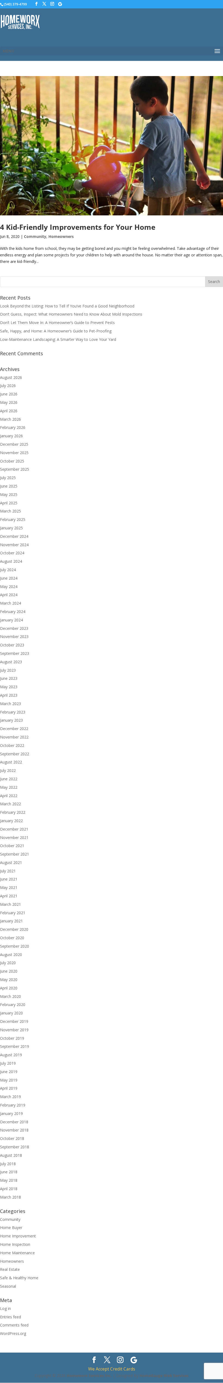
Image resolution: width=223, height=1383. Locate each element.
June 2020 (8, 971)
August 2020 (11, 954)
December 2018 (14, 1121)
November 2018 (14, 1130)
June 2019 (8, 1071)
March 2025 (10, 511)
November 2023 (14, 636)
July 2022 (8, 770)
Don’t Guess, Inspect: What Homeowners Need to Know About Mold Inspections (71, 314)
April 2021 (8, 895)
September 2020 (14, 946)
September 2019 (14, 1046)
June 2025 (8, 486)
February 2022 (12, 812)
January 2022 (11, 820)
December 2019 (14, 1021)
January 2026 (11, 435)
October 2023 (12, 645)
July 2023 (8, 670)
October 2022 (12, 745)
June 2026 (8, 394)
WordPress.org (13, 1333)
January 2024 (11, 620)
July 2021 (8, 870)
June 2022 (8, 778)
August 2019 (11, 1054)
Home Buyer (11, 1227)
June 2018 (8, 1171)
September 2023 (14, 653)
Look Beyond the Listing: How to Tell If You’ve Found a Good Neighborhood (67, 306)
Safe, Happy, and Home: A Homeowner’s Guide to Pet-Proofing (56, 331)
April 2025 (8, 502)
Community (35, 236)
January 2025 (11, 527)
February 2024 (12, 611)
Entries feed (10, 1316)
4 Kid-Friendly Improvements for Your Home (77, 227)
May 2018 (8, 1180)
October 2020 (12, 937)
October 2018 (12, 1138)
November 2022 (14, 737)
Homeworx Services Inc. (89, 1375)
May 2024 (8, 586)
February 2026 (12, 427)
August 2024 (11, 561)
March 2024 (10, 603)
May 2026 (8, 402)
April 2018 (8, 1188)
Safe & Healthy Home (19, 1277)
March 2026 (10, 419)
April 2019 (8, 1088)
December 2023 (14, 628)
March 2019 (10, 1096)
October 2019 (12, 1038)
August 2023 (11, 661)
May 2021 (8, 887)
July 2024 (8, 569)
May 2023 (8, 686)
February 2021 (12, 912)
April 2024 (8, 594)
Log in (5, 1308)
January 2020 (11, 1013)
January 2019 (11, 1113)
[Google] (60, 4)
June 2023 (8, 678)
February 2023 (12, 712)
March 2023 (10, 703)
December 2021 (14, 829)
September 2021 (14, 854)
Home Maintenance (17, 1252)
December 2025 (14, 444)
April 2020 (8, 988)
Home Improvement (18, 1236)
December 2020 (14, 929)
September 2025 (14, 469)
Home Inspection (15, 1244)
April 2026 (8, 410)
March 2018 (10, 1197)
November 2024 (14, 544)
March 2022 (10, 803)
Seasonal (8, 1286)
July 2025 (8, 477)
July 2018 (8, 1163)
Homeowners (61, 236)
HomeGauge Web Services (164, 1375)
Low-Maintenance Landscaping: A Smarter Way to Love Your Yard (58, 339)
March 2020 (10, 996)
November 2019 (14, 1029)
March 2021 (10, 904)
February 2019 (12, 1105)
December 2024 (14, 536)
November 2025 (14, 452)
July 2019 (8, 1063)
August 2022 (11, 762)
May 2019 (8, 1080)
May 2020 (8, 979)
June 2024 (8, 578)
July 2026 (8, 385)
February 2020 (12, 1004)
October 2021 (12, 845)
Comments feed (14, 1325)
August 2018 (11, 1155)
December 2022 (14, 728)
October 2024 (12, 552)
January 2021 (11, 920)
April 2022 (8, 795)
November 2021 (14, 837)
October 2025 (12, 461)
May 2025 (8, 494)
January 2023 (11, 720)
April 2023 (8, 695)
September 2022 (14, 753)
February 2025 (12, 519)
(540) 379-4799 (15, 4)
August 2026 (11, 377)
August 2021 (11, 862)
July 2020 (8, 962)
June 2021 (8, 879)
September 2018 (14, 1146)
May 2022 (8, 787)
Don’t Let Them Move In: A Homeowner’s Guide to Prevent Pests (57, 322)
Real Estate (10, 1269)
